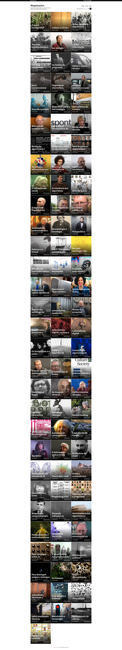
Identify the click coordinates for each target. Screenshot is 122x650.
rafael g (90, 0)
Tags (90, 6)
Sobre (86, 6)
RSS (85, 0)
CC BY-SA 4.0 (56, 647)
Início (83, 6)
